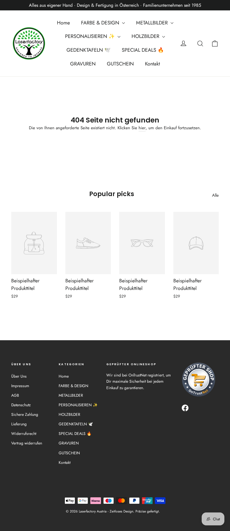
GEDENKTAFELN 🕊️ (88, 50)
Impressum (20, 386)
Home (63, 22)
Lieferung (19, 424)
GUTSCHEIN (120, 63)
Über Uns (19, 376)
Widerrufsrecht (23, 433)
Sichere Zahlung (24, 414)
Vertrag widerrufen (26, 443)
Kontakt (152, 63)
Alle (215, 195)
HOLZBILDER (146, 36)
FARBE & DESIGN (101, 22)
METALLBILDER (152, 22)
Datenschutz (21, 405)
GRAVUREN (83, 63)
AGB (15, 395)
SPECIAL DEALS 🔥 (143, 50)
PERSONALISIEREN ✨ (90, 36)
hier (142, 128)
